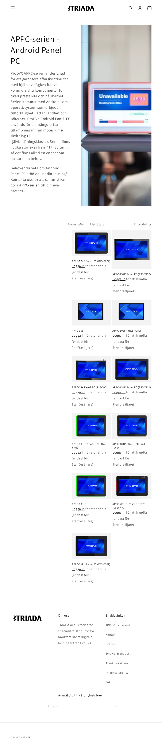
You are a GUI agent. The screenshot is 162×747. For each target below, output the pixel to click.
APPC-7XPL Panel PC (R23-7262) (91, 564)
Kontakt (111, 634)
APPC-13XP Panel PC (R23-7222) (131, 387)
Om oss (111, 644)
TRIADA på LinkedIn (119, 625)
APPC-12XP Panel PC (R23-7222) (91, 261)
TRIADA (23, 737)
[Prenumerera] (114, 707)
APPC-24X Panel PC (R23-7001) (90, 387)
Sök (108, 682)
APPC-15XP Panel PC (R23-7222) (131, 274)
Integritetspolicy (117, 673)
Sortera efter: (77, 224)
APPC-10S (78, 330)
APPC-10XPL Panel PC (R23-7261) (129, 445)
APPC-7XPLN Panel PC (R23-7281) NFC (129, 505)
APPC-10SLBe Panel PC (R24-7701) (89, 445)
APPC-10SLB (79, 504)
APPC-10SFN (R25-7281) (126, 330)
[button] (12, 8)
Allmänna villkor (117, 663)
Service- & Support (118, 653)
